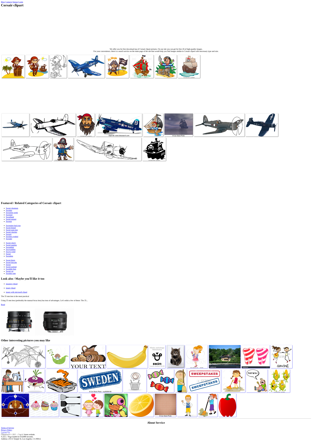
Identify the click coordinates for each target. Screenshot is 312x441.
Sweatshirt (10, 247)
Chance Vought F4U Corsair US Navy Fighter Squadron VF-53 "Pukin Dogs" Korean (84, 74)
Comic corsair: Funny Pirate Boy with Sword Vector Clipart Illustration (117, 73)
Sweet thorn (10, 260)
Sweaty (9, 234)
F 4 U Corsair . (200, 133)
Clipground (12, 434)
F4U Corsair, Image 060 (39, 133)
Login (20, 2)
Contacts (8, 2)
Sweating (9, 256)
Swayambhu (10, 249)
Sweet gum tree (12, 230)
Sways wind (10, 252)
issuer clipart (10, 288)
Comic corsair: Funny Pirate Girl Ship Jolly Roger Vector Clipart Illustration (36, 73)
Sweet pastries (11, 245)
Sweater (9, 239)
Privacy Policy (6, 430)
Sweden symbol (12, 237)
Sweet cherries (11, 232)
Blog (3, 2)
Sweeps (9, 221)
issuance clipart (12, 284)
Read (3, 305)
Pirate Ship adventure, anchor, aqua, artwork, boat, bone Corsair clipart (141, 73)
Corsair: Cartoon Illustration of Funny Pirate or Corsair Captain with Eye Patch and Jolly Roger (63, 154)
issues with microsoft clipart (16, 292)
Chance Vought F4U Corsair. (256, 133)
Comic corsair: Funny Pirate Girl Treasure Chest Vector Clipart (12, 73)
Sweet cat (9, 271)
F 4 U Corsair (7, 157)
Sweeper (9, 215)
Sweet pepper (11, 219)
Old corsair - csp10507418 (82, 132)
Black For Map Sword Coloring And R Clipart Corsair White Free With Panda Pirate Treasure (58, 71)
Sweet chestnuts (12, 208)
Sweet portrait (11, 267)
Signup (15, 2)
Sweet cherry (11, 243)
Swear (8, 265)
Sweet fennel (11, 228)
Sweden (9, 210)
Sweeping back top (13, 226)
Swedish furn (11, 269)
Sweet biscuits (11, 262)
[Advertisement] (156, 28)
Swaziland (10, 217)
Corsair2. (78, 157)
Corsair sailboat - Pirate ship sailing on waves (188, 74)
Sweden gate (11, 273)
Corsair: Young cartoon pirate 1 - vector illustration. (152, 131)
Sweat (8, 254)
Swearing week (12, 213)
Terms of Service (7, 428)
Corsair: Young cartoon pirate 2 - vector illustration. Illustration (165, 73)
